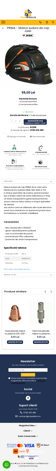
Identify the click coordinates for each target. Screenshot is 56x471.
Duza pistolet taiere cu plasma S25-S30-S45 (15, 332)
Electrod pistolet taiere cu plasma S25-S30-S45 (41, 332)
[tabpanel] (28, 64)
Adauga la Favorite (17, 136)
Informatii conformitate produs (17, 269)
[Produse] (3, 23)
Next (52, 66)
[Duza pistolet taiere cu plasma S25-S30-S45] (15, 312)
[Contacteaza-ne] (40, 22)
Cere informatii (38, 136)
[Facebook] (28, 398)
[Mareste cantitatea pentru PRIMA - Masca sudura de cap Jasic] (20, 121)
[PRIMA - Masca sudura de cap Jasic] (28, 64)
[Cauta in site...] (53, 22)
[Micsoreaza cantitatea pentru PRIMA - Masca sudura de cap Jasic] (12, 121)
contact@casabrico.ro (29, 416)
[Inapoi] (2, 28)
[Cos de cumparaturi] (47, 22)
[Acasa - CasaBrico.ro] (28, 13)
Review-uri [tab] (10, 274)
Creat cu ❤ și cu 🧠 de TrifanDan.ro (22, 463)
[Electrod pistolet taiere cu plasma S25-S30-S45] (41, 312)
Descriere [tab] (8, 181)
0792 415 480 (29, 412)
